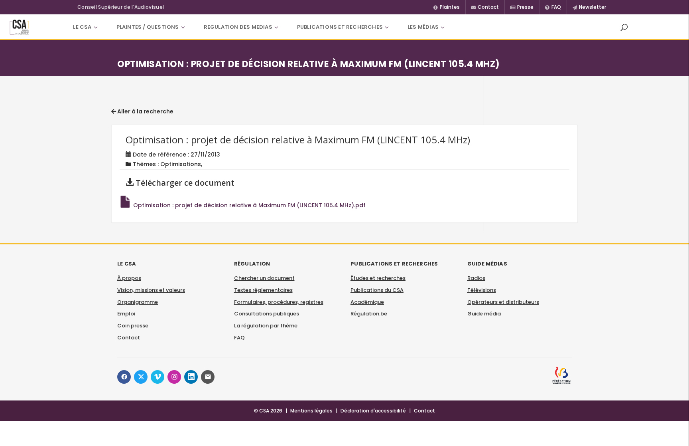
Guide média (484, 313)
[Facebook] (124, 377)
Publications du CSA (377, 290)
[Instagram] (174, 377)
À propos (129, 278)
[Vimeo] (157, 377)
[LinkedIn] (191, 377)
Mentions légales (311, 410)
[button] (624, 27)
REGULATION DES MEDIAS (238, 27)
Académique (367, 302)
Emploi (126, 313)
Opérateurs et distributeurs (503, 302)
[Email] (208, 377)
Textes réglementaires (263, 290)
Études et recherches (378, 278)
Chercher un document (264, 278)
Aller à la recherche (144, 111)
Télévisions (481, 290)
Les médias (423, 27)
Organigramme (137, 302)
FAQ (239, 337)
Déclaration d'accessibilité (373, 410)
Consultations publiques (266, 313)
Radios (476, 278)
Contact (128, 337)
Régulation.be (368, 313)
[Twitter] (141, 377)
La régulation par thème (265, 325)
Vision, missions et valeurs (151, 290)
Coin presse (132, 325)
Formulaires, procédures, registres (278, 302)
